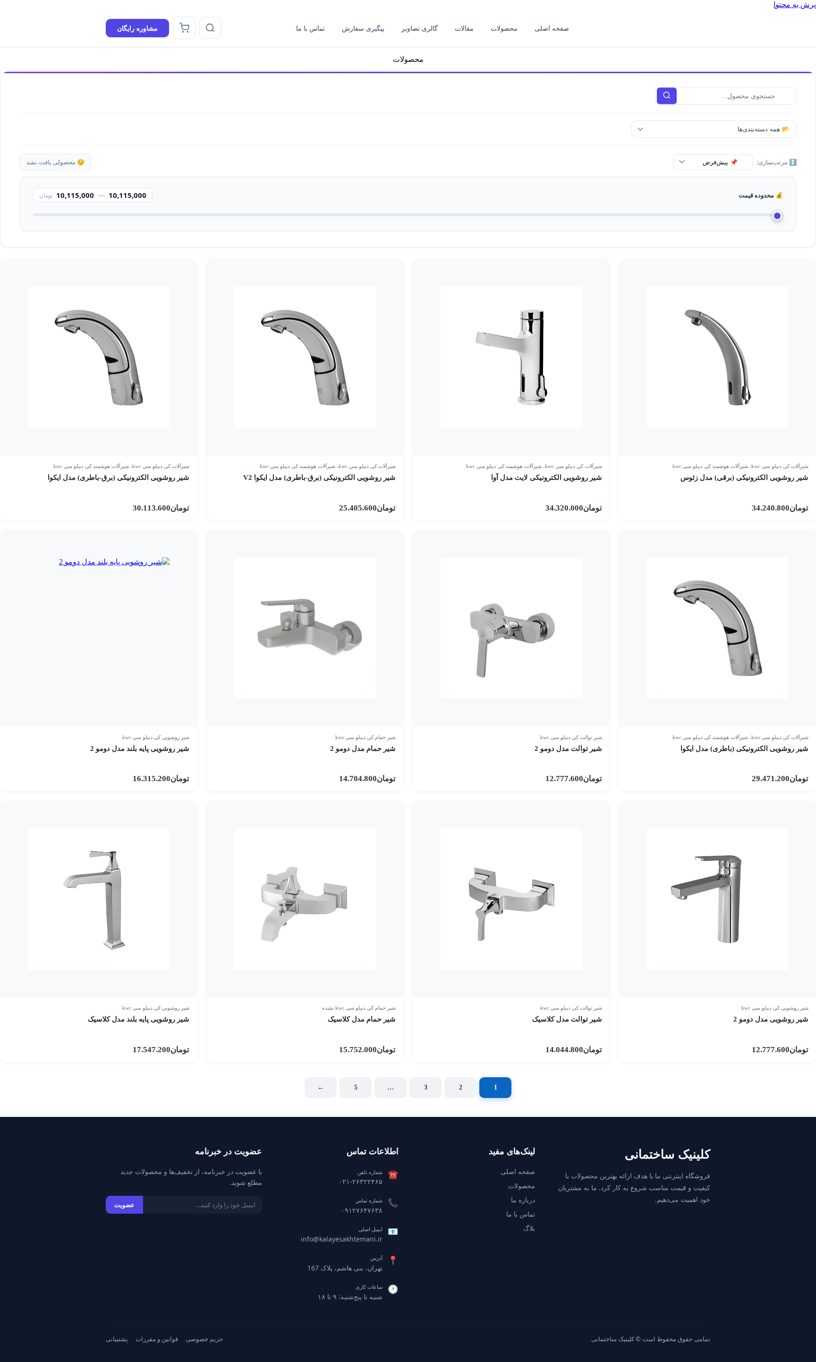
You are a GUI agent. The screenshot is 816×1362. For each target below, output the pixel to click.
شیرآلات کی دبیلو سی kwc (779, 466)
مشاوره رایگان (137, 28)
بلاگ (529, 1228)
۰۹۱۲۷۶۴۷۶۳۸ (361, 1210)
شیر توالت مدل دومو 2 (568, 748)
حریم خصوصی (204, 1339)
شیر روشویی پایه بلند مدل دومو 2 (139, 748)
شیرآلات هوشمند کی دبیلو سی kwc (710, 466)
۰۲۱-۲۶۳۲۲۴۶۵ (360, 1181)
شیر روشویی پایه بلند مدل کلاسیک (138, 1019)
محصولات (504, 28)
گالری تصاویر (419, 28)
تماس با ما (310, 28)
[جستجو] (210, 28)
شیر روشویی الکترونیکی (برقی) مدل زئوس (744, 477)
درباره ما (523, 1199)
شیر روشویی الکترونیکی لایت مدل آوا (546, 477)
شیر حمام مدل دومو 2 (363, 748)
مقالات (464, 28)
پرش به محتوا (795, 4)
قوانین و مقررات (157, 1339)
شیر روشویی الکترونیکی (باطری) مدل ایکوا (744, 748)
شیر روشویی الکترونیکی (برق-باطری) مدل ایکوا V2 (319, 477)
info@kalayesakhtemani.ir (341, 1238)
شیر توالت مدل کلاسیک (567, 1019)
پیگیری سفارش (363, 28)
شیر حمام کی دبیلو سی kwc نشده (359, 1008)
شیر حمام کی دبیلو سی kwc (365, 737)
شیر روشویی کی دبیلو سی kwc (155, 737)
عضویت (124, 1204)
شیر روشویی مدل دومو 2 (770, 1019)
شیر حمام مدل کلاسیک (362, 1019)
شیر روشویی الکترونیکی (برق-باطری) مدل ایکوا (118, 477)
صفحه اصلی (552, 28)
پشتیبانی (117, 1339)
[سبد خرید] (184, 28)
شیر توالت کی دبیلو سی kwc (571, 737)
